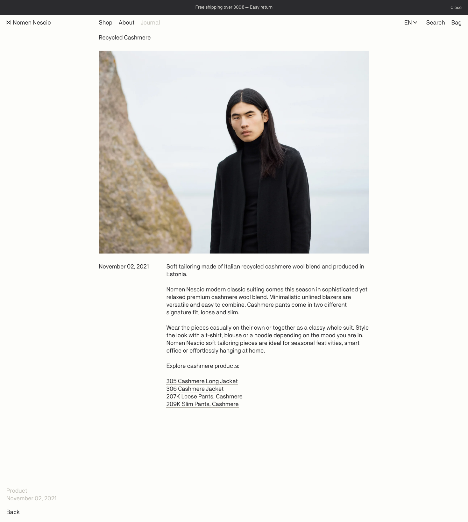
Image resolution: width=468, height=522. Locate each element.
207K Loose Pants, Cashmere (204, 397)
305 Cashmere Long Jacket (202, 381)
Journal (150, 22)
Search (435, 22)
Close (456, 7)
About (127, 22)
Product (16, 490)
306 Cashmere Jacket (194, 389)
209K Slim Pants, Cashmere (202, 404)
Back (13, 512)
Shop (105, 22)
